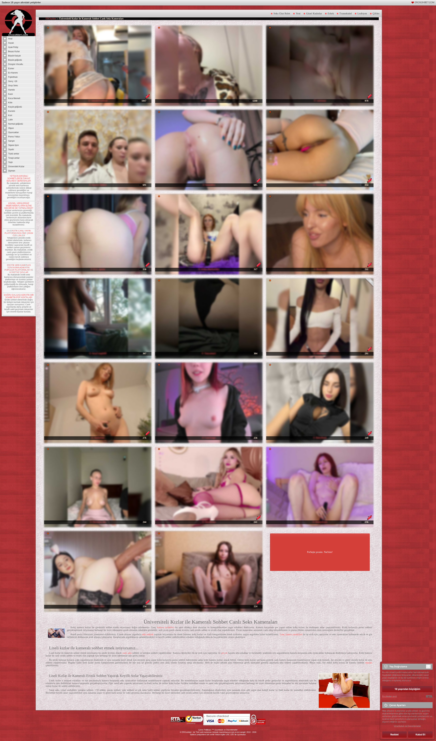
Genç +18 (12, 81)
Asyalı (11, 43)
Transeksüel (345, 13)
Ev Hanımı (13, 73)
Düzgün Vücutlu (15, 64)
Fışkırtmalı (13, 77)
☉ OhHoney (319, 353)
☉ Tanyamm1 (208, 353)
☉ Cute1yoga (209, 437)
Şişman (11, 171)
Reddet (394, 734)
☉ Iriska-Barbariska (208, 269)
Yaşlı (10, 162)
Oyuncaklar (13, 132)
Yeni (298, 13)
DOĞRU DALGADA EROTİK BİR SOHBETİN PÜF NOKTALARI (19, 296)
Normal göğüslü (15, 124)
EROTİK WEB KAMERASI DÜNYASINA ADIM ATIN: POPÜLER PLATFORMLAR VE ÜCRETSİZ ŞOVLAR (18, 269)
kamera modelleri (165, 627)
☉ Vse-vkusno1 (209, 100)
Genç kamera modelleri (291, 634)
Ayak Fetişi (13, 47)
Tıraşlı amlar (14, 158)
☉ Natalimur (320, 185)
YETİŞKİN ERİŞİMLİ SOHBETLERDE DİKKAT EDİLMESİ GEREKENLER (19, 178)
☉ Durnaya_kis (98, 522)
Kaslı (10, 94)
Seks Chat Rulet (282, 13)
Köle (10, 102)
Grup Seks (13, 85)
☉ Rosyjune (320, 269)
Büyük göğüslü (15, 60)
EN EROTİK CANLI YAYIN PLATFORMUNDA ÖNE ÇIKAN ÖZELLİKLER (19, 233)
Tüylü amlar (13, 154)
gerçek (224, 653)
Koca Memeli (14, 98)
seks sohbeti (147, 634)
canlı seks (127, 653)
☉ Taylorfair (97, 437)
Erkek (331, 13)
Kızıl (10, 115)
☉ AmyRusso (209, 522)
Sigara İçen (13, 145)
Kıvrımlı (11, 111)
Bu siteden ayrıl (389, 696)
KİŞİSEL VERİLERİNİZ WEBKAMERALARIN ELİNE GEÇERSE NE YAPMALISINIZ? (18, 205)
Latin (10, 119)
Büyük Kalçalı (14, 56)
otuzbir (368, 662)
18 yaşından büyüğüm (407, 688)
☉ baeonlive (209, 185)
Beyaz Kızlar (14, 51)
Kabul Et (420, 734)
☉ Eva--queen (97, 269)
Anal (10, 38)
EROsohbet (51, 18)
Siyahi (11, 149)
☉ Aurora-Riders (98, 185)
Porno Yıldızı (14, 136)
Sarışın (11, 141)
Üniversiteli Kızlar (16, 166)
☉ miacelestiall (208, 606)
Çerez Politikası (204, 730)
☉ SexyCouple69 (97, 353)
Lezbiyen (362, 13)
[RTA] (429, 696)
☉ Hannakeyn (319, 522)
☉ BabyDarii (319, 437)
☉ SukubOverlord (97, 100)
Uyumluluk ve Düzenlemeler (226, 730)
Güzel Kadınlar (314, 13)
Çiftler (376, 13)
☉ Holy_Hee (97, 606)
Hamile (11, 90)
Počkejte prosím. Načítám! (320, 552)
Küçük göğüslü (15, 107)
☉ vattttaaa (320, 100)
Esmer (11, 68)
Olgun (11, 128)
